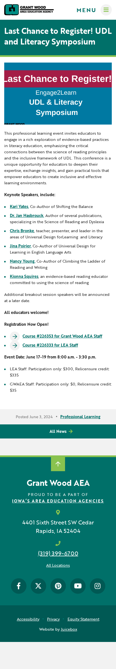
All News (58, 431)
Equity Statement (83, 619)
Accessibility (28, 619)
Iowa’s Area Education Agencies (58, 501)
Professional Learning (80, 417)
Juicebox (69, 629)
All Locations (58, 565)
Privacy (53, 619)
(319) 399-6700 (58, 553)
